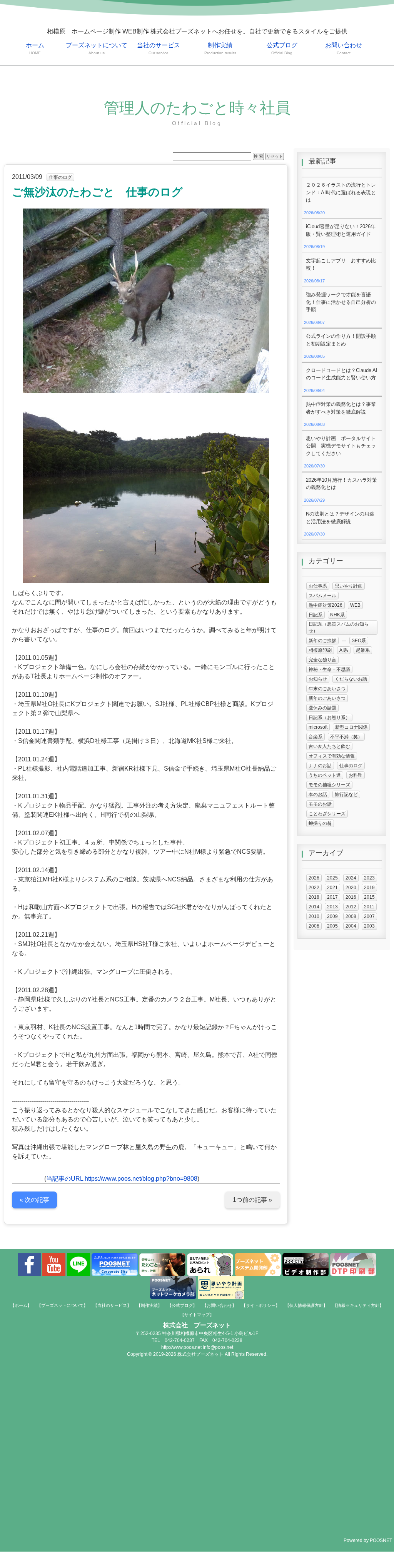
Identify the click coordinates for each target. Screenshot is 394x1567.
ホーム (35, 48)
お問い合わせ (343, 48)
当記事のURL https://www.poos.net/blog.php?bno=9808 (121, 1178)
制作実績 (220, 48)
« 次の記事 (34, 1200)
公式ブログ (282, 48)
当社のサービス (158, 48)
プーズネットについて (96, 48)
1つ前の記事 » (252, 1200)
